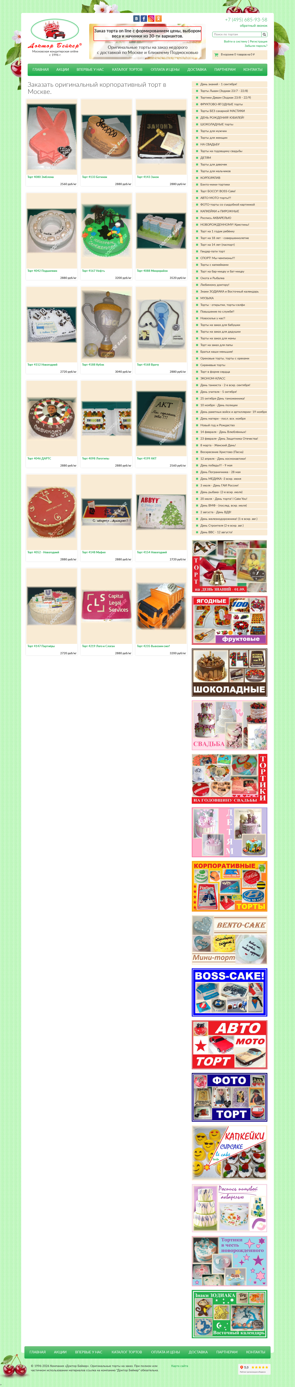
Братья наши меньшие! (216, 351)
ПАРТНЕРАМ (225, 69)
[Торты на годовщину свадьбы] (229, 779)
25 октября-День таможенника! (222, 398)
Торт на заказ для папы (216, 345)
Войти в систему (235, 41)
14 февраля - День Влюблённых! (223, 432)
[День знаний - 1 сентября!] (229, 566)
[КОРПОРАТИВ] (229, 886)
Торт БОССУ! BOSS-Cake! (218, 191)
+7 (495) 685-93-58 (246, 19)
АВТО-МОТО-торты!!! (215, 198)
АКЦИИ (62, 69)
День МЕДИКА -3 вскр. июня (220, 478)
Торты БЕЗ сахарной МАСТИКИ (222, 111)
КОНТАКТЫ (252, 69)
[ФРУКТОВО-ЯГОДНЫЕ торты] (229, 620)
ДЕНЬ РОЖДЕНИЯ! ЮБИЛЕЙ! (222, 117)
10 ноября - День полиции (219, 405)
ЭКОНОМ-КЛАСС (212, 378)
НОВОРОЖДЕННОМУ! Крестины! (224, 224)
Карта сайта (179, 1366)
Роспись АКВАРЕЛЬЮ (215, 218)
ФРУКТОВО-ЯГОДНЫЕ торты (221, 104)
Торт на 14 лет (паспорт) (217, 244)
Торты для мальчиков (215, 171)
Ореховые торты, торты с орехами (224, 358)
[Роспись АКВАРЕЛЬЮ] (229, 1208)
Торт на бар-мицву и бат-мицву (222, 271)
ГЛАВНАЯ (41, 69)
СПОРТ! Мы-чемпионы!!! (217, 258)
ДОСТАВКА (196, 69)
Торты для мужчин (213, 131)
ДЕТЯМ (205, 157)
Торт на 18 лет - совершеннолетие (224, 238)
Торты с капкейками (214, 264)
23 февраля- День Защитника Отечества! (229, 438)
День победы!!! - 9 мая (216, 465)
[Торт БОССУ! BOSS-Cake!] (229, 992)
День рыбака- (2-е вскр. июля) (221, 492)
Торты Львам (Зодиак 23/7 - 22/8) (224, 91)
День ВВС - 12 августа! (216, 532)
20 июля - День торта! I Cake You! (223, 498)
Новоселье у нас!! (212, 318)
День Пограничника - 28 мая (220, 472)
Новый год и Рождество (217, 425)
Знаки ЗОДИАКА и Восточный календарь (229, 291)
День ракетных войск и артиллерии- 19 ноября (233, 412)
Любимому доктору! (214, 284)
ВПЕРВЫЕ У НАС (90, 69)
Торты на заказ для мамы (218, 338)
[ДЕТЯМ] (229, 832)
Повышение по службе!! (217, 311)
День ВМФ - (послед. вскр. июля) (223, 505)
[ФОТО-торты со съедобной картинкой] (229, 1097)
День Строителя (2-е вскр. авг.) (222, 525)
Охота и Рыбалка (212, 278)
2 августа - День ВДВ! (215, 512)
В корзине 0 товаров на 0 (238, 54)
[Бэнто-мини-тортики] (229, 940)
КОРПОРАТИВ (210, 177)
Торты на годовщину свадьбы (221, 151)
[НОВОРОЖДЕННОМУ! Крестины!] (229, 1261)
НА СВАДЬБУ (210, 144)
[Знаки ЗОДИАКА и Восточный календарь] (229, 1314)
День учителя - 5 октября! (218, 391)
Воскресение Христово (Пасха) (221, 452)
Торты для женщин (213, 137)
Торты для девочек (213, 164)
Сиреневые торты (212, 365)
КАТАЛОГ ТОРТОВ (127, 1352)
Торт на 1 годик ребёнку (217, 231)
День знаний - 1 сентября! (218, 84)
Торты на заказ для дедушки (220, 331)
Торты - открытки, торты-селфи (222, 305)
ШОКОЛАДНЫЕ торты (216, 124)
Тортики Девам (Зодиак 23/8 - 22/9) (225, 97)
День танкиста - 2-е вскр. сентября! (225, 385)
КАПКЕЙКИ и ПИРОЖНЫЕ (219, 211)
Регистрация (258, 41)
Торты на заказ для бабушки (220, 325)
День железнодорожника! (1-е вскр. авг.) (228, 519)
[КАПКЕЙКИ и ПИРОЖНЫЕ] (229, 1152)
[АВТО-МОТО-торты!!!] (229, 1044)
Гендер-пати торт (212, 251)
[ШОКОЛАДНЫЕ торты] (229, 672)
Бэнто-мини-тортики (215, 184)
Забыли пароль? (256, 45)
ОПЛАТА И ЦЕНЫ (165, 69)
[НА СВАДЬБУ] (229, 725)
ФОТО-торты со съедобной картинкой (227, 204)
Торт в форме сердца (215, 371)
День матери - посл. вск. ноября (223, 418)
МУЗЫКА (207, 298)
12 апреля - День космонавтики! (223, 458)
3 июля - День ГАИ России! (219, 485)
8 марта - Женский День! (218, 445)
